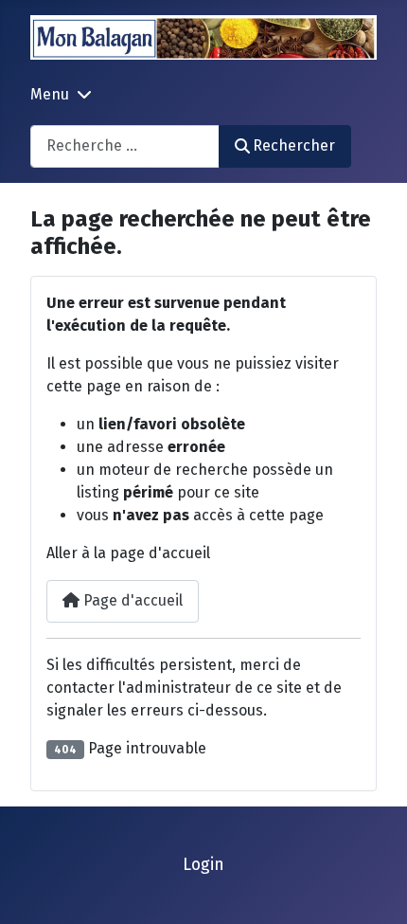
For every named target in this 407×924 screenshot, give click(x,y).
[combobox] (125, 146)
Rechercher (294, 145)
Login (203, 865)
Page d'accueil (131, 600)
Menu (49, 94)
